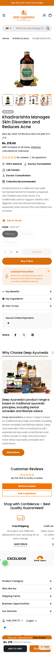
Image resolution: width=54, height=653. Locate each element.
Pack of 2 (29, 234)
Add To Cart (15, 648)
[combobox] (27, 28)
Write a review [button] (27, 486)
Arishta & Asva (20, 38)
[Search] (48, 28)
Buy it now (27, 261)
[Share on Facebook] (15, 334)
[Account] (44, 15)
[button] (9, 157)
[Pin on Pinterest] (32, 334)
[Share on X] (24, 334)
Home (5, 38)
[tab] (25, 353)
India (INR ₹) (13, 620)
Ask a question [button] (27, 493)
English (30, 620)
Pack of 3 (12, 243)
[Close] (48, 271)
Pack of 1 (11, 234)
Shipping (36, 147)
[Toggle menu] (4, 15)
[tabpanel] (27, 408)
